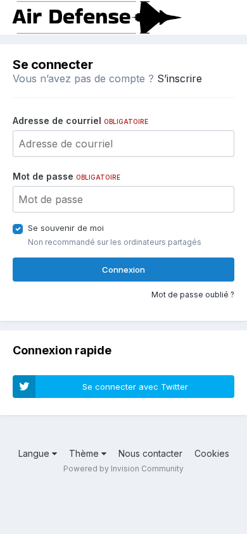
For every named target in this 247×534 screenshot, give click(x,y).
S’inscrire (179, 78)
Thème (85, 453)
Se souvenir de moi (66, 228)
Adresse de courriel (80, 120)
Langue (35, 453)
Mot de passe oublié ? (192, 294)
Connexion (123, 269)
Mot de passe (66, 176)
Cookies (211, 453)
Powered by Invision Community (123, 468)
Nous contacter (150, 453)
